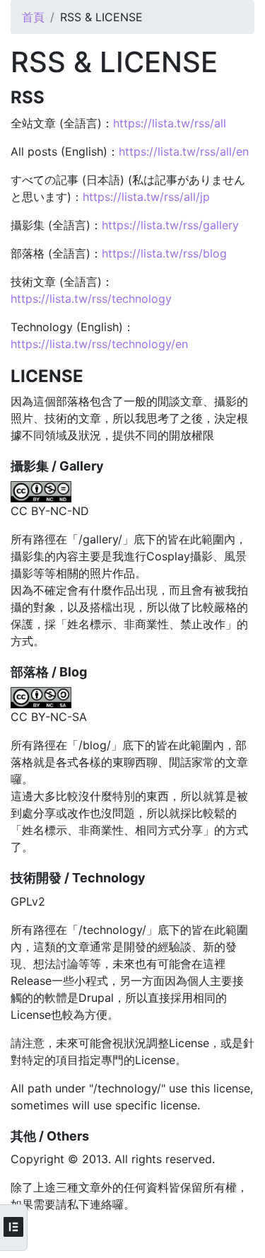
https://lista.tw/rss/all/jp (146, 197)
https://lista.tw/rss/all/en (184, 151)
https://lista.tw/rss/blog (164, 253)
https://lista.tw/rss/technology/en (99, 344)
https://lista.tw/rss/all (169, 123)
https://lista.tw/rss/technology (91, 299)
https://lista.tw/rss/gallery (170, 225)
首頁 (33, 17)
